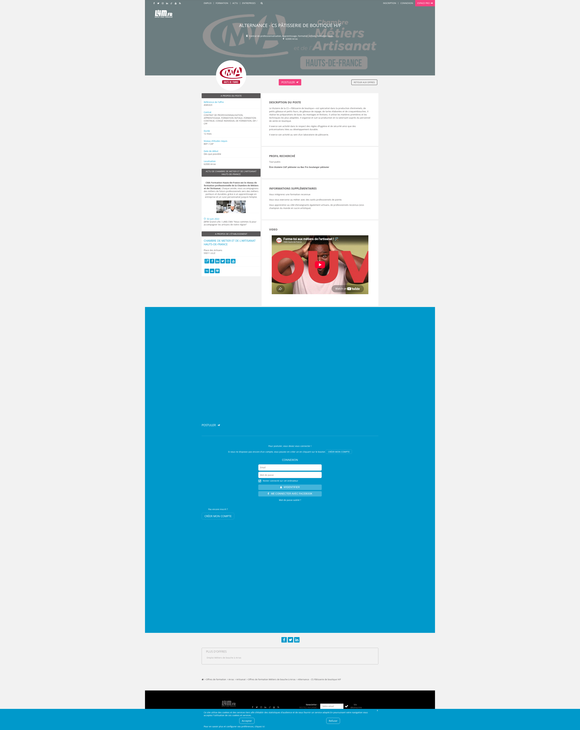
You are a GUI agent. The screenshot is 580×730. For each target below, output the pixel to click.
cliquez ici (260, 726)
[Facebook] (212, 261)
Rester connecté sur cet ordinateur (280, 480)
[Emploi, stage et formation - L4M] (203, 679)
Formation (222, 3)
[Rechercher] (261, 3)
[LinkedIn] (217, 261)
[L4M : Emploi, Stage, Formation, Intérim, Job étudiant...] (163, 14)
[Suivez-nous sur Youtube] (175, 3)
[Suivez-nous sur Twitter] (158, 3)
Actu (235, 3)
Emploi (207, 3)
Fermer (377, 710)
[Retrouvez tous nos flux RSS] (180, 3)
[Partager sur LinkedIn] (297, 640)
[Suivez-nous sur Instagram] (162, 3)
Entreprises (249, 3)
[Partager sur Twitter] (290, 640)
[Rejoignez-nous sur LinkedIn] (167, 3)
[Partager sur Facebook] (284, 640)
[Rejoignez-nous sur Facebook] (154, 3)
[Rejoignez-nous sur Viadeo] (171, 3)
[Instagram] (228, 261)
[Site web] (207, 261)
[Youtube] (233, 261)
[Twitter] (222, 261)
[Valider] (346, 706)
